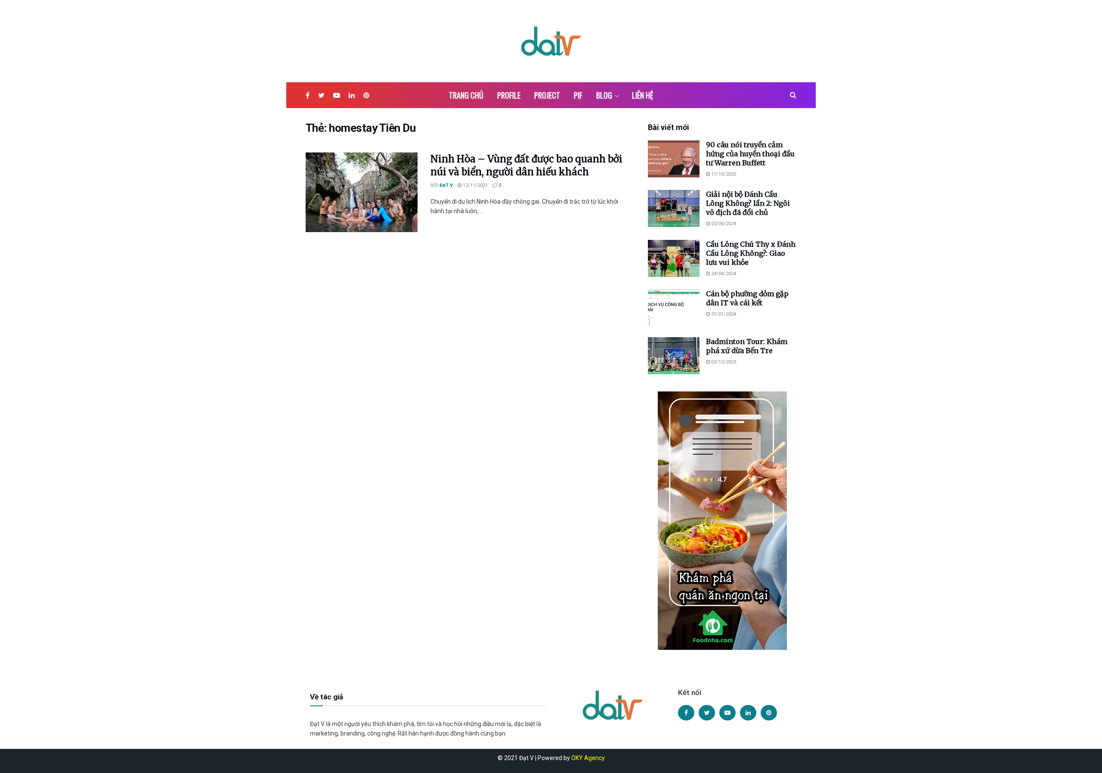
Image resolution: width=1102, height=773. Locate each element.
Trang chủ (466, 95)
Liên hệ (642, 95)
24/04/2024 (723, 273)
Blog (604, 95)
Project (547, 95)
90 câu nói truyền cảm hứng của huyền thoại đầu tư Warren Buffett (750, 153)
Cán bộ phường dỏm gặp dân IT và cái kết (747, 298)
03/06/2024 (723, 224)
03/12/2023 (723, 362)
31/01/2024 (723, 314)
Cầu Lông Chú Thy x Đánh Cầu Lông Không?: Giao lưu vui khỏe (751, 253)
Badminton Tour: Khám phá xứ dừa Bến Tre (746, 346)
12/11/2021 (474, 185)
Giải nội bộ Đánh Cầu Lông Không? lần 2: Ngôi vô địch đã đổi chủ (748, 203)
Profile (508, 95)
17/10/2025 (723, 174)
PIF (578, 95)
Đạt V (446, 185)
